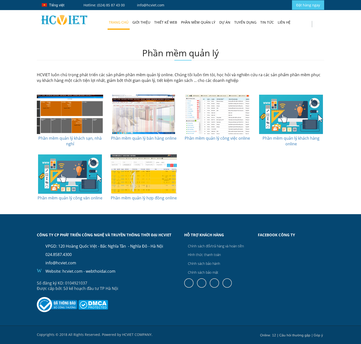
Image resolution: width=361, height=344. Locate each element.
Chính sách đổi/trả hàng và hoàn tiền (215, 246)
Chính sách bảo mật (202, 272)
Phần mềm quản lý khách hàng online (291, 141)
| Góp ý (317, 335)
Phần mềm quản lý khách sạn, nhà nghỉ (70, 141)
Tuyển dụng (245, 22)
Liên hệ (284, 22)
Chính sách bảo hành (203, 263)
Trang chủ (118, 22)
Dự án (224, 22)
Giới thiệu (141, 22)
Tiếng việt (57, 5)
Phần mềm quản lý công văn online (70, 198)
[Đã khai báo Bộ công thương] (57, 304)
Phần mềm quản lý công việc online (217, 138)
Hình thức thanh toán (204, 254)
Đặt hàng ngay (308, 5)
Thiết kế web (165, 22)
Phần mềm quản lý (198, 22)
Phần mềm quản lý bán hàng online (144, 138)
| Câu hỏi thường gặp (293, 335)
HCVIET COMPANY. (137, 334)
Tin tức (267, 22)
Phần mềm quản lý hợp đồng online (144, 198)
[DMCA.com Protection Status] (93, 305)
